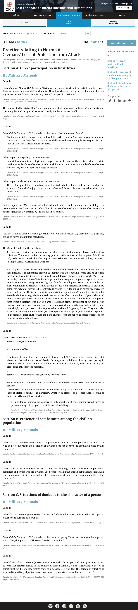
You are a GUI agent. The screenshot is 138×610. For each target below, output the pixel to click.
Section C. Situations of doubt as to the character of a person (120, 86)
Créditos (114, 3)
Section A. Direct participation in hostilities (116, 64)
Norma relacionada (118, 43)
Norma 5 (22, 41)
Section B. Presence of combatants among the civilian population (119, 75)
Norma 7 (96, 41)
